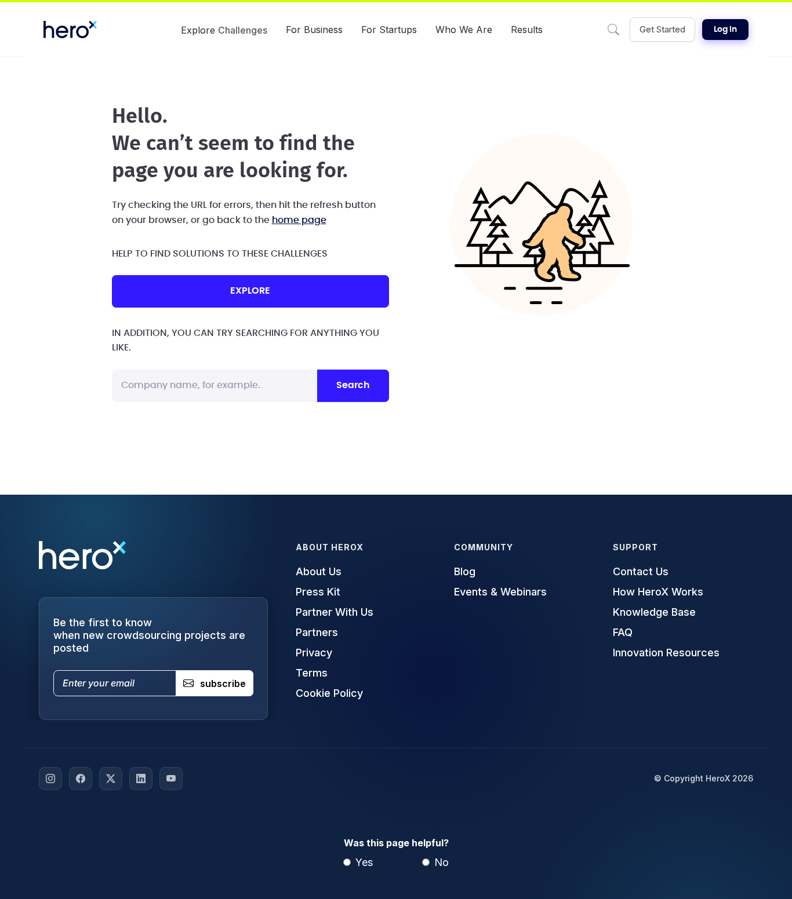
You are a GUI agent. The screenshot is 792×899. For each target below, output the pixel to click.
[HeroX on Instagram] (50, 778)
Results (527, 29)
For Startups (389, 29)
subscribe (223, 683)
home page (299, 220)
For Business (314, 29)
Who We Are (463, 29)
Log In (725, 29)
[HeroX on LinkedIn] (140, 778)
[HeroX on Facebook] (80, 778)
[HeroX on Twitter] (110, 778)
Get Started (662, 29)
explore (250, 290)
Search (353, 385)
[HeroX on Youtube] (171, 778)
